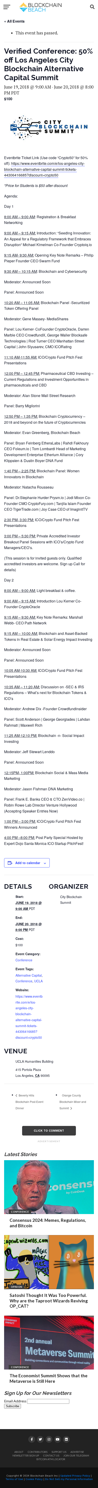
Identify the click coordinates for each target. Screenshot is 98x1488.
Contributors (37, 1451)
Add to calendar (27, 862)
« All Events (14, 21)
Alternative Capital (28, 975)
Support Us (59, 1451)
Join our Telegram (76, 1455)
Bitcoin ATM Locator (50, 1459)
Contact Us (51, 1455)
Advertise (77, 1451)
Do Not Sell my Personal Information (69, 1479)
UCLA (38, 981)
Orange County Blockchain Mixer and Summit (72, 1101)
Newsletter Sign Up (26, 1455)
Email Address (15, 1401)
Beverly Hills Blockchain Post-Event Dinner (29, 1101)
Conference (23, 960)
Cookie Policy (34, 1479)
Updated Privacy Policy (75, 1475)
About (18, 1451)
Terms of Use (14, 1479)
